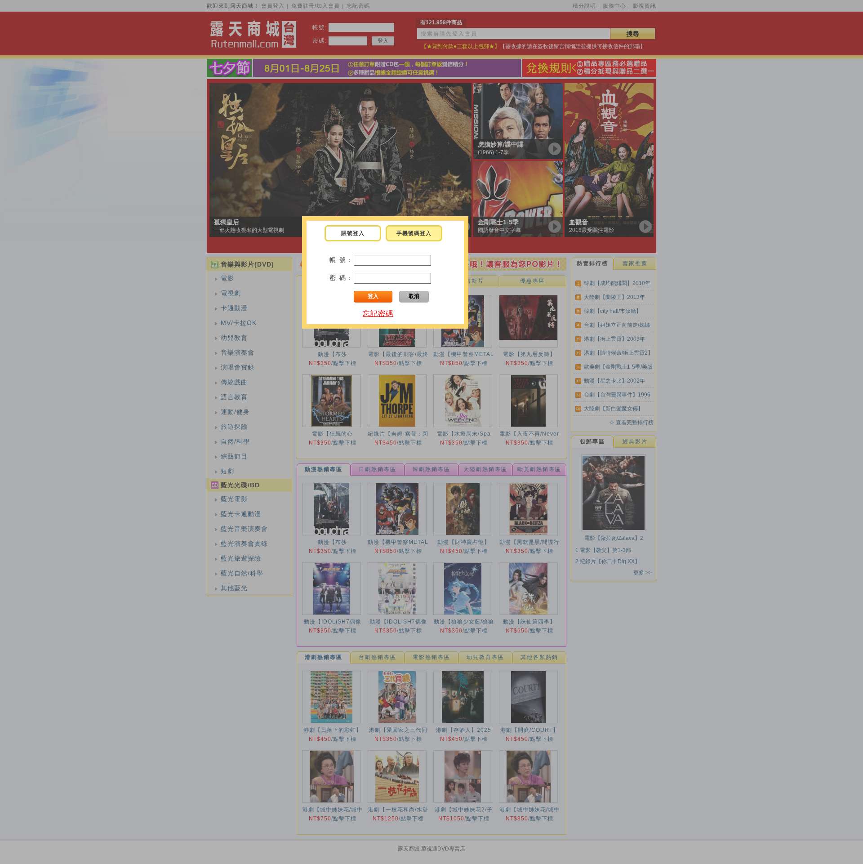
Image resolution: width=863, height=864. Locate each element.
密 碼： (341, 277)
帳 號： (341, 259)
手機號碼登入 (414, 233)
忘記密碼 (378, 313)
